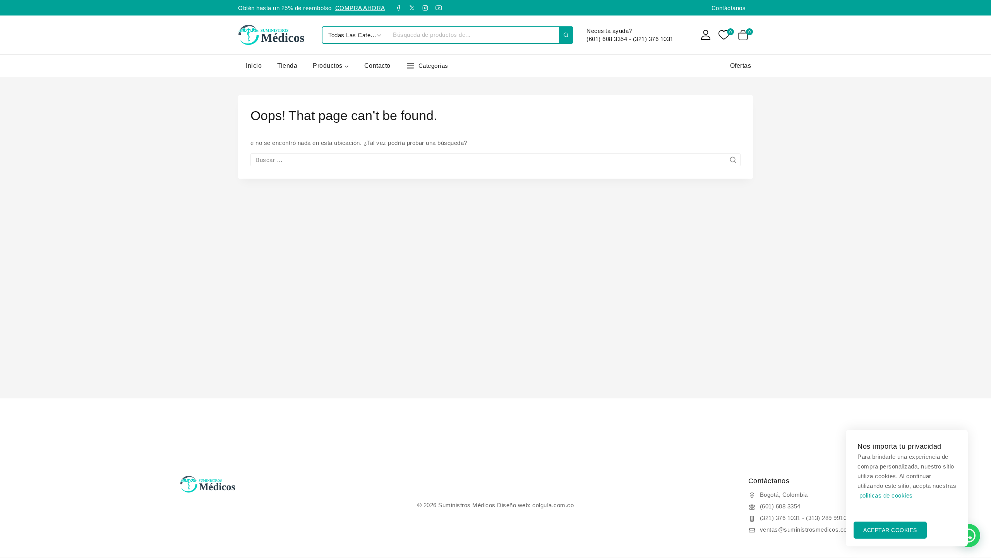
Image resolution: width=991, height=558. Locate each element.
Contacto (377, 65)
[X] (412, 8)
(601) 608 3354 (780, 506)
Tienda (287, 65)
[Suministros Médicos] (276, 35)
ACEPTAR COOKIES (890, 530)
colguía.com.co (553, 505)
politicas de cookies (886, 495)
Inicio (254, 65)
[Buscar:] (495, 160)
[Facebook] (399, 8)
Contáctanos (729, 8)
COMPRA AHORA (360, 8)
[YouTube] (438, 8)
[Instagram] (425, 8)
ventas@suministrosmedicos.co (803, 529)
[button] (968, 535)
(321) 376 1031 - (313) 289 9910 (803, 518)
